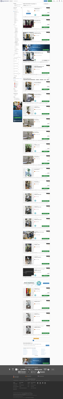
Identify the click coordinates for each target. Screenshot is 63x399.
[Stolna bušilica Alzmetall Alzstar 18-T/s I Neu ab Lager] (28, 235)
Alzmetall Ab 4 (25, 354)
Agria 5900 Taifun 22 (22, 380)
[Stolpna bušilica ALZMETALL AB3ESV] (28, 292)
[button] (62, 1)
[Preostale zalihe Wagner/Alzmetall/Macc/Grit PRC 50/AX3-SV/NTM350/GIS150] (28, 69)
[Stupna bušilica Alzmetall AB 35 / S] (28, 185)
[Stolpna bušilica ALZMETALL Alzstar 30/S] (28, 197)
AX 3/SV (16, 33)
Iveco (15, 15)
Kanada (16, 86)
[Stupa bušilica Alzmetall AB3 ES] (28, 123)
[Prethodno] (23, 23)
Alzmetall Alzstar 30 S (34, 354)
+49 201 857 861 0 (29, 376)
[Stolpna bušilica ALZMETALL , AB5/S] (28, 248)
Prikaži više (36, 355)
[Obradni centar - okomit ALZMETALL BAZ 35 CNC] (28, 36)
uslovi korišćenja (32, 397)
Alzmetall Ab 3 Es (25, 350)
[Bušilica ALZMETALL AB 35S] (28, 148)
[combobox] (18, 81)
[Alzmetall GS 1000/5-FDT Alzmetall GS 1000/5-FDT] (28, 98)
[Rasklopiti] (36, 18)
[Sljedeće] (33, 23)
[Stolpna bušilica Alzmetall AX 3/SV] (28, 160)
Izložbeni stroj (16, 90)
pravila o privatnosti (28, 397)
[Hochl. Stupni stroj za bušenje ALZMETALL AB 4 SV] (28, 305)
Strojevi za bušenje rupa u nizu (39, 380)
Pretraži (48, 345)
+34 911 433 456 (16, 377)
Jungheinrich (16, 20)
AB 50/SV (16, 30)
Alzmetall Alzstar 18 (34, 350)
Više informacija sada (46, 283)
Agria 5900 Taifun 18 (27, 380)
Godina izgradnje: (15, 58)
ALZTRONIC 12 (17, 45)
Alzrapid (15, 50)
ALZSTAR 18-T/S (17, 40)
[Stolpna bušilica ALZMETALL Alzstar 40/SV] (28, 223)
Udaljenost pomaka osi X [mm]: (16, 73)
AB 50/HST (16, 31)
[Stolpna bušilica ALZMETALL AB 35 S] (28, 110)
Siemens (15, 14)
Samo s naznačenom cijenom (17, 57)
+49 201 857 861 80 (41, 376)
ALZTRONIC (15, 42)
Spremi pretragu (36, 338)
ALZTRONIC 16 (17, 43)
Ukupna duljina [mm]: (15, 63)
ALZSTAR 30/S (17, 38)
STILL (15, 16)
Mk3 (45, 79)
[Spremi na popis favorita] (48, 33)
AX (15, 32)
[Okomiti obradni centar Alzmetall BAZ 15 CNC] (28, 24)
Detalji (46, 60)
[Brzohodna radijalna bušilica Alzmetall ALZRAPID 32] (28, 86)
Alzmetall (15, 11)
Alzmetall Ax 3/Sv (43, 350)
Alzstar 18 (16, 41)
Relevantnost (46, 3)
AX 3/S (16, 34)
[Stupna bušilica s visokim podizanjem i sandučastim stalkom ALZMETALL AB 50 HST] (28, 330)
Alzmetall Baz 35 (43, 354)
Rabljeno (15, 91)
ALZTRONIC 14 (17, 44)
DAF (15, 17)
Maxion (48, 79)
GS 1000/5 (16, 48)
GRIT (15, 23)
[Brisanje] (43, 1)
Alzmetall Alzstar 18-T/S (35, 351)
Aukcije (15, 95)
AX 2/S (16, 35)
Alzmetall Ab (41, 79)
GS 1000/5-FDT (17, 49)
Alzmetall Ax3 (42, 351)
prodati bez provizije (17, 117)
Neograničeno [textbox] (16, 81)
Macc (15, 21)
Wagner (15, 22)
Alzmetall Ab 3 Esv (25, 351)
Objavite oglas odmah (46, 49)
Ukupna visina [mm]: (15, 68)
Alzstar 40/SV (17, 39)
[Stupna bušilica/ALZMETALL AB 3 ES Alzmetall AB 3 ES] (28, 172)
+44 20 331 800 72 (17, 376)
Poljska (16, 85)
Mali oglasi (16, 94)
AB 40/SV (16, 28)
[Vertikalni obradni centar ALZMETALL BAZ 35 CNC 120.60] (28, 56)
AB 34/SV (16, 29)
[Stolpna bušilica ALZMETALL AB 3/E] (28, 317)
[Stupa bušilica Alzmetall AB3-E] (28, 135)
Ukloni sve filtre (29, 5)
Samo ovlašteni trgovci (17, 99)
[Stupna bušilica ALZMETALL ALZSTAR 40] (28, 260)
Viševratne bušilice (33, 380)
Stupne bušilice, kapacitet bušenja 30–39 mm (29, 79)
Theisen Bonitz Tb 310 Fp (46, 380)
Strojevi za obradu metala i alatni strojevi (18, 5)
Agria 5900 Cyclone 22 (16, 380)
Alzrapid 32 (16, 51)
